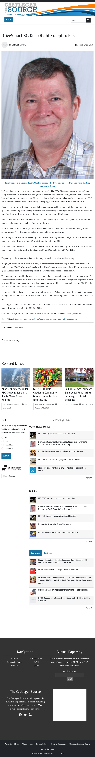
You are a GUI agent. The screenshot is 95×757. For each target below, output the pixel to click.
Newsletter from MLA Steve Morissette (54, 524)
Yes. (6, 437)
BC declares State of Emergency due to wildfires (58, 569)
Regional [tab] (48, 553)
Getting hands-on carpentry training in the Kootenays (60, 451)
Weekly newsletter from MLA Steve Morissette (58, 532)
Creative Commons (58, 744)
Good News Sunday (21, 327)
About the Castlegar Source (79, 744)
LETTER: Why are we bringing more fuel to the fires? (60, 459)
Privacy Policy (41, 744)
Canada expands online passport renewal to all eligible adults (63, 590)
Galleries (14, 665)
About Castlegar (47, 749)
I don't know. (10, 445)
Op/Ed (36, 662)
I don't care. (9, 449)
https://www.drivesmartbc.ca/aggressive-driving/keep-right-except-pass (45, 319)
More (87, 478)
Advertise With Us (12, 744)
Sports (36, 665)
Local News (14, 658)
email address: (69, 671)
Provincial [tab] (35, 553)
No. (6, 441)
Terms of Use (27, 744)
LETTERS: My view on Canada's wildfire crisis (56, 433)
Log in (62, 753)
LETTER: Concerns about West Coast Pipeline (57, 516)
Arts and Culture (36, 658)
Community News (14, 662)
